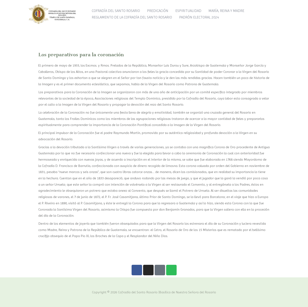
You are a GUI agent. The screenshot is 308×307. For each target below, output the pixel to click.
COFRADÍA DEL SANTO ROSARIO (116, 11)
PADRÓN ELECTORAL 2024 (199, 17)
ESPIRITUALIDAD (188, 11)
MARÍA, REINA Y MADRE (226, 11)
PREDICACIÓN (157, 11)
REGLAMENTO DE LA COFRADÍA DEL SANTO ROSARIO (132, 17)
